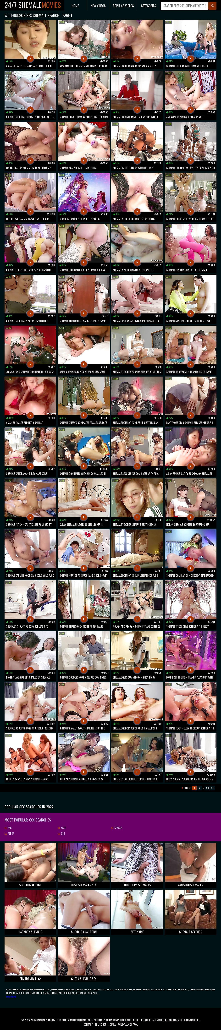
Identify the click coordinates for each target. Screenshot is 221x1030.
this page (167, 1020)
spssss (118, 828)
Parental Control (128, 1024)
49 (207, 788)
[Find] (212, 6)
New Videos (98, 5)
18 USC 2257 (101, 1024)
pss (9, 828)
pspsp (10, 833)
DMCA (113, 1024)
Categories (148, 5)
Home (75, 5)
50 (212, 788)
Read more (11, 996)
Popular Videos (123, 5)
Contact (88, 1024)
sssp (63, 828)
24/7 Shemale (33, 5)
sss (62, 833)
